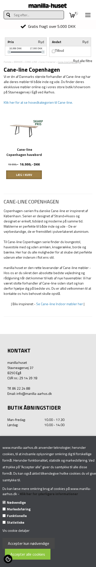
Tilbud (59, 50)
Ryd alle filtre (82, 60)
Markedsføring (19, 509)
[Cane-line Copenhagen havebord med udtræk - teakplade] (24, 129)
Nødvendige (16, 502)
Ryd (41, 41)
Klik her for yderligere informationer (49, 493)
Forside (7, 62)
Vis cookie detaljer (16, 530)
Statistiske (15, 522)
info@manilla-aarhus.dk (34, 393)
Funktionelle (17, 515)
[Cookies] (8, 559)
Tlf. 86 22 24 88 (18, 388)
